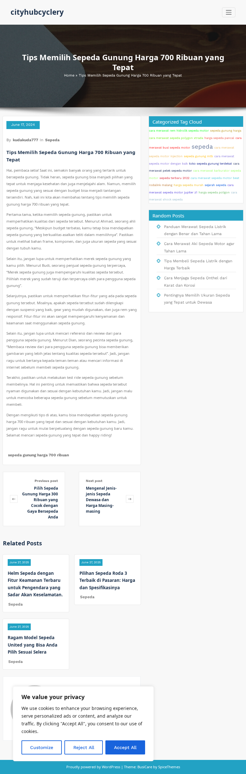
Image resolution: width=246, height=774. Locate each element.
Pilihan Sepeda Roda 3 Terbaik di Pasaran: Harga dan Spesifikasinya (107, 580)
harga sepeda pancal (219, 138)
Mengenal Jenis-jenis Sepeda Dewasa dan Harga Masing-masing (101, 499)
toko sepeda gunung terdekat (210, 163)
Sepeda (52, 140)
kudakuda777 (25, 140)
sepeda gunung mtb (198, 156)
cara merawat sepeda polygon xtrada (176, 138)
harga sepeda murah (188, 185)
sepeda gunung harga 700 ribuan (38, 455)
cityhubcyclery (37, 12)
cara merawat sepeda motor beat (215, 178)
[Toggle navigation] (229, 12)
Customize (41, 747)
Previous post (46, 481)
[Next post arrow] (129, 499)
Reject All (83, 747)
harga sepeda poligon (214, 192)
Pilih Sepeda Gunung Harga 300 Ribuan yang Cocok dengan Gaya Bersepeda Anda (40, 502)
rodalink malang (160, 185)
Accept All (125, 747)
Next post (94, 481)
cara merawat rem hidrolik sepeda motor (179, 130)
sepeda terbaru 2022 (174, 178)
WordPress (111, 766)
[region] (83, 723)
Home (69, 75)
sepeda (202, 146)
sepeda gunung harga (225, 130)
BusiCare (145, 766)
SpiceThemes (168, 766)
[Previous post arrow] (14, 499)
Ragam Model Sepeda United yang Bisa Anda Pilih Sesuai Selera (32, 645)
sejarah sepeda (215, 185)
